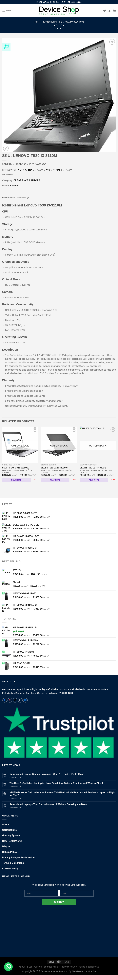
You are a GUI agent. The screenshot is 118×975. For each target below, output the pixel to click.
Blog (29, 967)
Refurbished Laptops (52, 22)
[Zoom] (6, 148)
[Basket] (114, 11)
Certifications (9, 830)
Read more (16, 480)
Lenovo (14, 185)
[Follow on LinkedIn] (25, 700)
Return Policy (9, 852)
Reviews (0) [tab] (23, 198)
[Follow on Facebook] (4, 700)
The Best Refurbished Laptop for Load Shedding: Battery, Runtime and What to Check (56, 783)
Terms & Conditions (13, 863)
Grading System (11, 835)
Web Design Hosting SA (84, 971)
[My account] (109, 11)
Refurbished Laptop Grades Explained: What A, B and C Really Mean (46, 774)
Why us (6, 846)
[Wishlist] (104, 11)
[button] (8, 966)
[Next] (116, 457)
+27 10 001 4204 (74, 2)
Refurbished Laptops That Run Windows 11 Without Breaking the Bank (48, 804)
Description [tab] (8, 198)
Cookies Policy (10, 868)
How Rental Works (12, 841)
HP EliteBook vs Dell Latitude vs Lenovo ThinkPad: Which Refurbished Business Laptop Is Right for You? (62, 793)
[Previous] (2, 457)
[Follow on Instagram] (9, 700)
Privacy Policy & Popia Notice (18, 857)
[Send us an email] (20, 700)
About (5, 824)
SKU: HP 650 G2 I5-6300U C (54, 468)
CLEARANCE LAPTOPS (74, 22)
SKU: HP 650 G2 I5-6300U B (93, 468)
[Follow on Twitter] (15, 700)
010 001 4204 (66, 693)
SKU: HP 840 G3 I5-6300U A (15, 468)
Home (36, 22)
